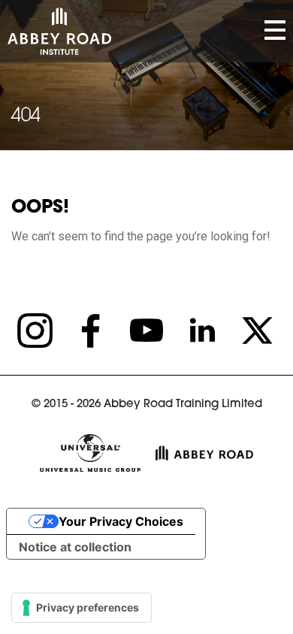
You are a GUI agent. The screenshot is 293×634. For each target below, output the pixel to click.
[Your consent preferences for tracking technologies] (81, 607)
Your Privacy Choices (121, 521)
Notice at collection (75, 546)
